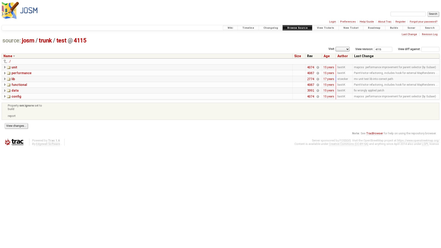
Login (332, 21)
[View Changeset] (317, 67)
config (16, 96)
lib (13, 79)
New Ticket (351, 27)
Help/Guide (367, 21)
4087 (310, 73)
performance (21, 73)
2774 (310, 79)
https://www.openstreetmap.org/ (418, 140)
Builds (394, 27)
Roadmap (374, 27)
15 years (328, 67)
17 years (328, 79)
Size (297, 56)
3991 (310, 90)
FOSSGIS (345, 140)
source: (11, 40)
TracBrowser (374, 133)
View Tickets (325, 27)
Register (401, 21)
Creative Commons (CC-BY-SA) (348, 144)
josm (28, 40)
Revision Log (430, 34)
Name (7, 56)
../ (9, 61)
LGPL (425, 144)
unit (14, 67)
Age (327, 56)
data (15, 90)
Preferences (348, 21)
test (61, 40)
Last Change (409, 34)
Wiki (230, 27)
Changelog (270, 27)
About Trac (385, 21)
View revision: (364, 49)
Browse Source (297, 27)
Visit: (331, 49)
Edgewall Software (48, 144)
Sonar (411, 27)
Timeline (248, 27)
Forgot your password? (424, 21)
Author (342, 56)
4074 (310, 67)
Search (430, 27)
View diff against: (409, 49)
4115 (80, 40)
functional (19, 85)
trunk (45, 40)
